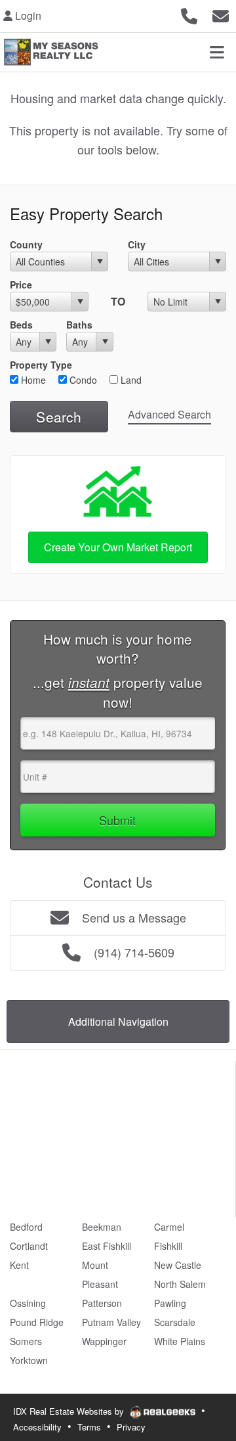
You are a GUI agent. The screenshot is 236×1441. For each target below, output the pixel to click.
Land (130, 379)
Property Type (41, 364)
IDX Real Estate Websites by (70, 1411)
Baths (79, 324)
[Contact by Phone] (189, 14)
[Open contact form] (220, 14)
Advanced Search (169, 414)
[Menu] (217, 52)
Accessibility (37, 1427)
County (26, 244)
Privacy (131, 1427)
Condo (82, 379)
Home (32, 379)
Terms (89, 1427)
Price (21, 284)
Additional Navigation (118, 1021)
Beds (21, 324)
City (137, 244)
